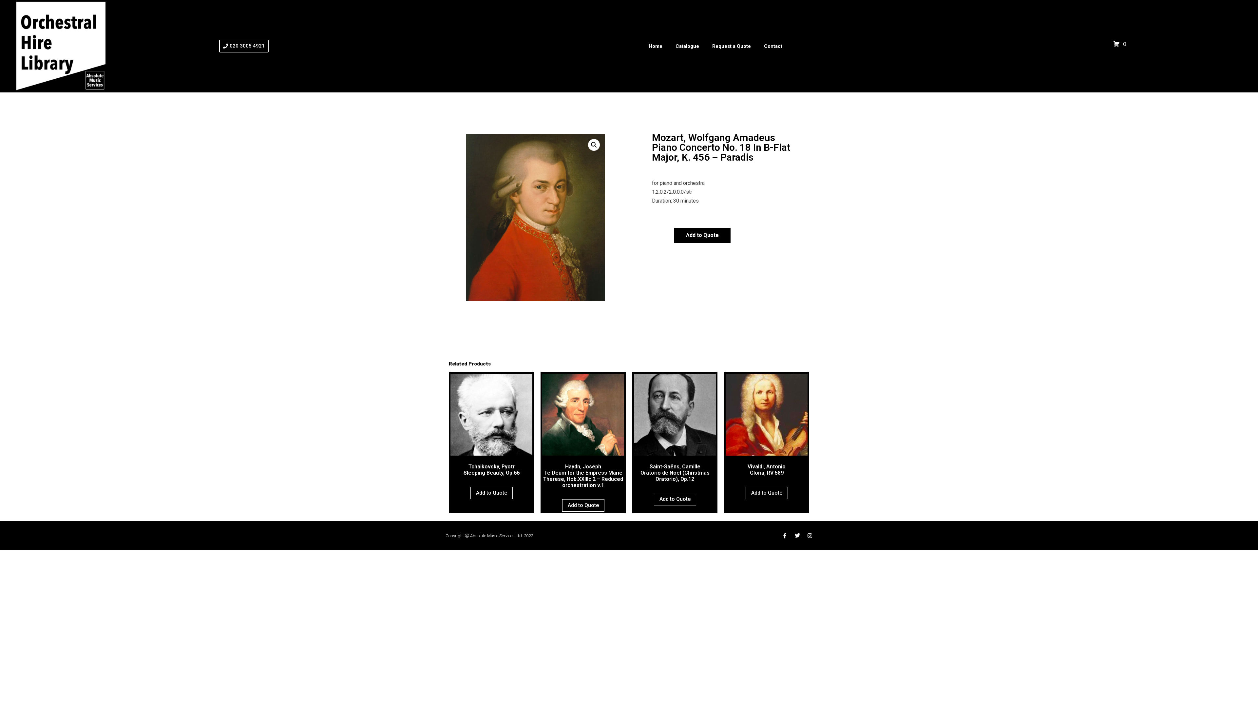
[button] (594, 145)
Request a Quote (731, 46)
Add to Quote (702, 235)
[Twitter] (797, 535)
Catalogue (687, 46)
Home (655, 46)
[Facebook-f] (785, 535)
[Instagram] (809, 535)
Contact (773, 46)
